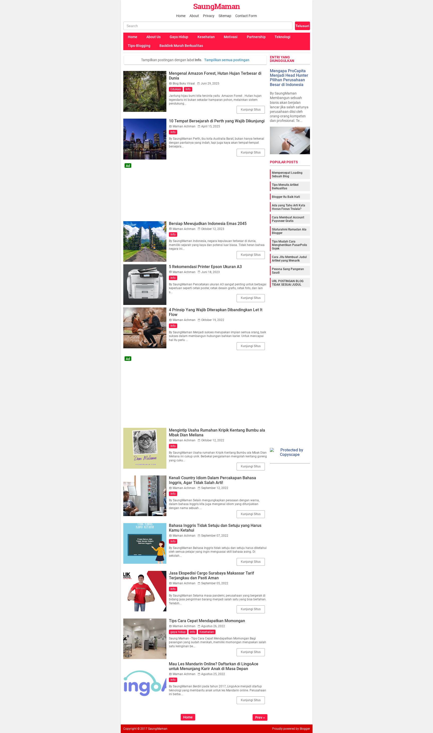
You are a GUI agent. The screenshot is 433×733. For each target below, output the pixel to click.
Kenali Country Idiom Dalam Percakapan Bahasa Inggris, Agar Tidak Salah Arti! (212, 480)
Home (180, 16)
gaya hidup (178, 632)
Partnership (256, 37)
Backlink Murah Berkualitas (181, 46)
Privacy (208, 16)
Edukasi (175, 89)
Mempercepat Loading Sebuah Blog (287, 174)
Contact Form (246, 16)
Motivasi (231, 37)
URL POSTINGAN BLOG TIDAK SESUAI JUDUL (287, 282)
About (194, 16)
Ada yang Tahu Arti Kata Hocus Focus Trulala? (288, 207)
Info (188, 89)
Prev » (260, 717)
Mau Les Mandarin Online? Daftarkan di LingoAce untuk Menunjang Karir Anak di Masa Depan (213, 666)
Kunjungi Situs (251, 109)
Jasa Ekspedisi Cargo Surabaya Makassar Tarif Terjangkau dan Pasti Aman (211, 575)
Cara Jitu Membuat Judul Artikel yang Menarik (289, 258)
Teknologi (282, 37)
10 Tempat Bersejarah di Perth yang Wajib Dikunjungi (217, 121)
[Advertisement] (195, 190)
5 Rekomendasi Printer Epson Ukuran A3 (205, 266)
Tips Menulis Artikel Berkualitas (285, 186)
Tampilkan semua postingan (226, 60)
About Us (153, 37)
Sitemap (225, 16)
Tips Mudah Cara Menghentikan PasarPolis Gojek (289, 245)
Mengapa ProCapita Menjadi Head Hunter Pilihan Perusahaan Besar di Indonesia (289, 77)
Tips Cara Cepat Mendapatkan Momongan (207, 620)
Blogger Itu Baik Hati (286, 197)
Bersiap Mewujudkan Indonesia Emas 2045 (208, 223)
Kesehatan (206, 37)
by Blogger (303, 728)
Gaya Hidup (179, 37)
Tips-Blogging (139, 46)
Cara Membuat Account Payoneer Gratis (288, 219)
